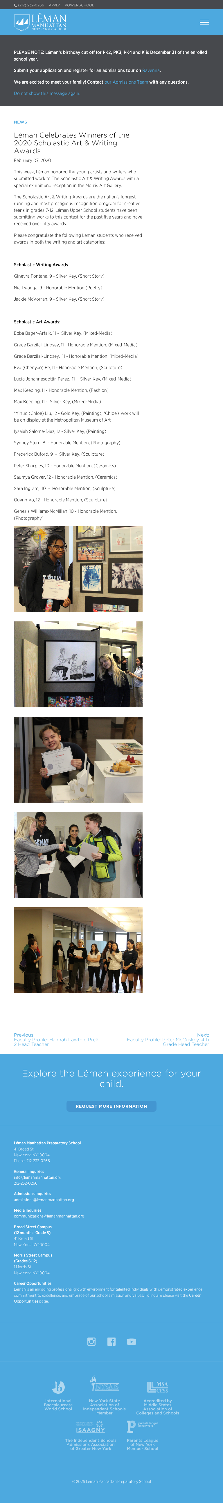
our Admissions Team (126, 82)
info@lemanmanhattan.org (37, 1177)
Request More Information (111, 1106)
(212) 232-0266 (31, 5)
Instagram (91, 1341)
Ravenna (150, 70)
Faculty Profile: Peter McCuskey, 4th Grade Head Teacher (168, 1039)
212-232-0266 (38, 1160)
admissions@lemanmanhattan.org (44, 1199)
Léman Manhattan (42, 22)
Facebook (111, 1341)
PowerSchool (79, 5)
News (20, 122)
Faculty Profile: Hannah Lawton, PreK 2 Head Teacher (56, 1039)
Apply (54, 5)
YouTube (131, 1341)
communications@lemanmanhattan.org (49, 1216)
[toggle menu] (204, 23)
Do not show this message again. (47, 93)
